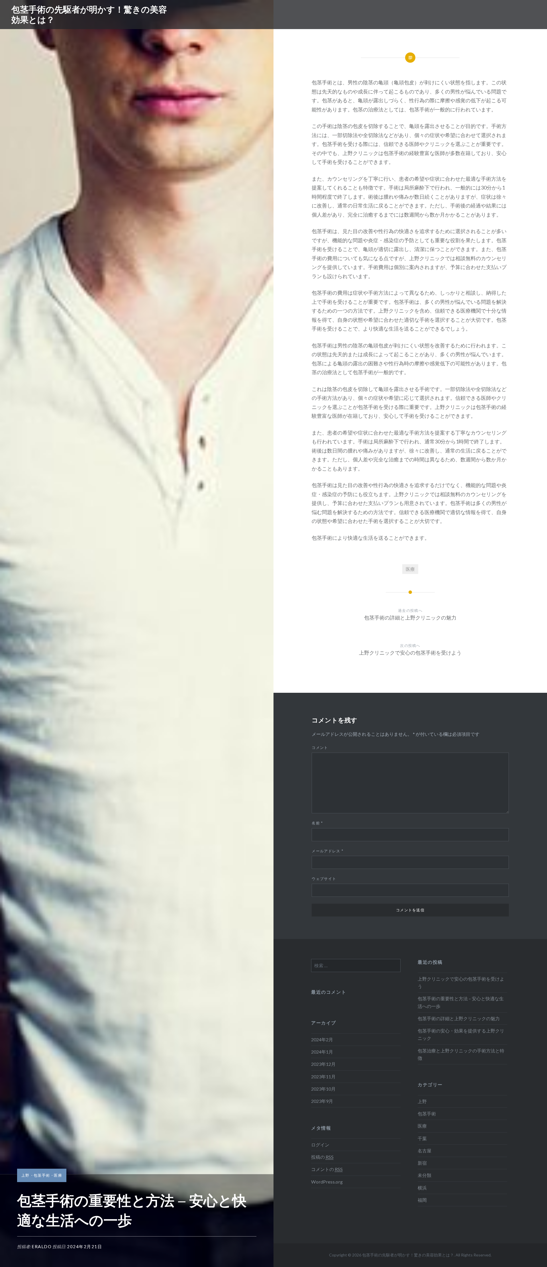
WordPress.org (327, 1181)
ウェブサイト (324, 878)
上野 (25, 1175)
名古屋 (424, 1150)
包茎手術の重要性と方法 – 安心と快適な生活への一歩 (461, 1002)
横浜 (422, 1187)
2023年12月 (323, 1064)
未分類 (424, 1175)
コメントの (327, 1169)
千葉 (422, 1138)
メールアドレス (327, 851)
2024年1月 (322, 1051)
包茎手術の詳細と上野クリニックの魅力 (459, 1018)
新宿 (422, 1163)
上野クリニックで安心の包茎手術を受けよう (461, 982)
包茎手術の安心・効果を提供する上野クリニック (461, 1034)
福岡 (422, 1200)
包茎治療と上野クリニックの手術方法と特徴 (461, 1054)
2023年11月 (323, 1076)
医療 (58, 1175)
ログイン (320, 1144)
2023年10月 (323, 1088)
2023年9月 (322, 1101)
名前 (317, 823)
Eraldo (42, 1246)
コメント (320, 747)
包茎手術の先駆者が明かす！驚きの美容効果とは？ (89, 14)
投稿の (322, 1157)
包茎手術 (42, 1175)
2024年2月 (322, 1039)
